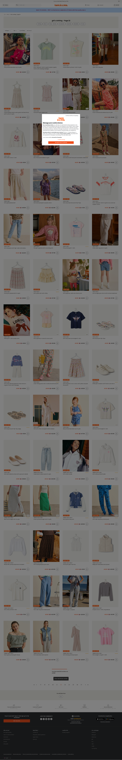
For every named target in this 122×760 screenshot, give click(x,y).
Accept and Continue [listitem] (61, 142)
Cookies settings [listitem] (61, 139)
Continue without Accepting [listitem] (72, 115)
